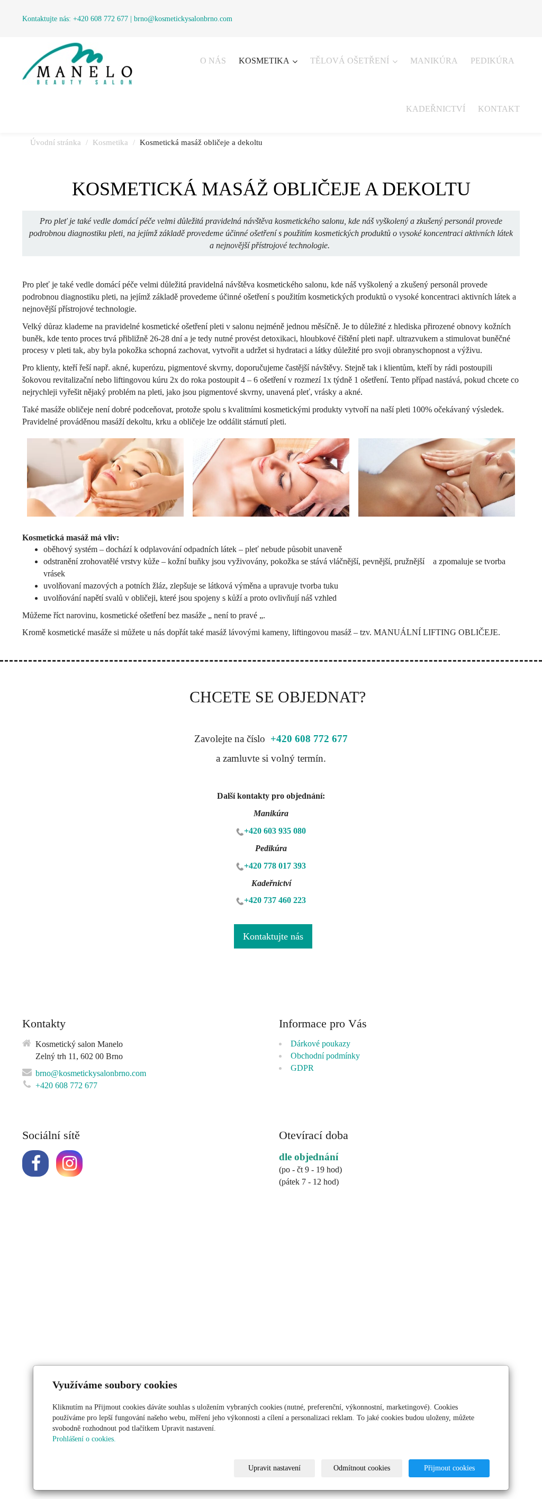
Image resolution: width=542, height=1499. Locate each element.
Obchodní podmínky (325, 1055)
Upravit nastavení (274, 1468)
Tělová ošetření (350, 60)
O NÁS (213, 60)
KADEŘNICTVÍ (435, 108)
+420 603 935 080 (275, 830)
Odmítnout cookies (361, 1468)
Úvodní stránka (55, 142)
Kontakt (499, 108)
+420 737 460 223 (275, 900)
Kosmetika (265, 60)
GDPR (302, 1067)
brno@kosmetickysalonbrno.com (183, 18)
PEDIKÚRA (492, 60)
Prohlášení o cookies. (84, 1439)
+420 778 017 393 (275, 865)
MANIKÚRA (434, 60)
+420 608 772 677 (100, 18)
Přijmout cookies (449, 1468)
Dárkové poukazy (320, 1043)
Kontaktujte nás (273, 936)
